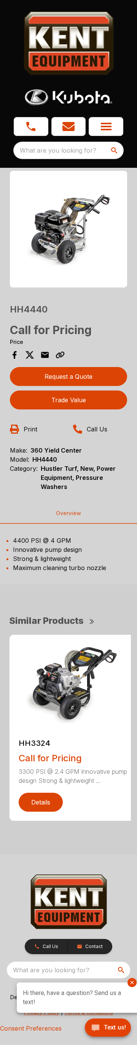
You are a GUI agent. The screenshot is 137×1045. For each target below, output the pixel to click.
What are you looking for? (58, 150)
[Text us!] (108, 1028)
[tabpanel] (68, 230)
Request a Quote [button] (68, 376)
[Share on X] (29, 354)
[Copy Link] (60, 354)
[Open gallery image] (68, 229)
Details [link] (40, 802)
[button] (31, 126)
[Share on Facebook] (14, 354)
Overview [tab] (68, 513)
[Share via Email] (44, 354)
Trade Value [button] (68, 400)
